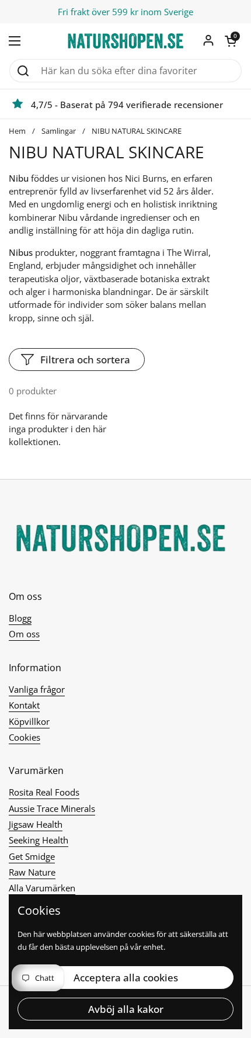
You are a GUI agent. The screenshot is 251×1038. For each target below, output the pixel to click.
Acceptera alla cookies (126, 977)
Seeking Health (38, 840)
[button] (230, 41)
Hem (17, 131)
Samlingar (58, 131)
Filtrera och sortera (85, 359)
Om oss (24, 634)
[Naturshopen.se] (125, 41)
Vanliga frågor (37, 689)
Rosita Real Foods (44, 792)
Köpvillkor (29, 721)
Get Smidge (32, 856)
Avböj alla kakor (125, 1009)
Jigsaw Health (35, 824)
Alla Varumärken (42, 888)
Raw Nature (32, 872)
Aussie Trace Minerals (52, 808)
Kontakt (24, 705)
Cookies (24, 737)
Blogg (20, 618)
